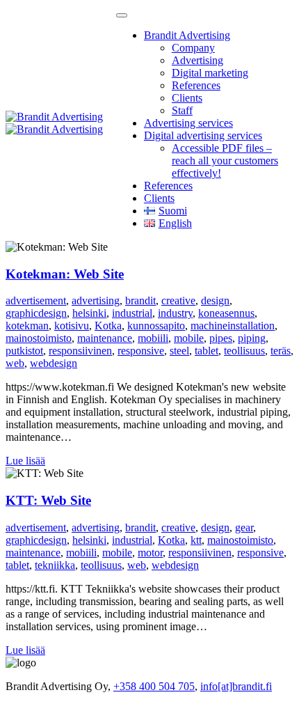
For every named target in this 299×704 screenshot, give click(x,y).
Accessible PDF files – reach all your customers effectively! (225, 160)
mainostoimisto (39, 338)
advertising (96, 300)
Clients (187, 98)
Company (193, 48)
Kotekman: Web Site (65, 274)
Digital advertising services (203, 135)
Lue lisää (25, 461)
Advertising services (188, 123)
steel (179, 351)
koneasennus (226, 313)
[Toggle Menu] (121, 15)
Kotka (108, 325)
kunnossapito (156, 325)
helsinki (89, 313)
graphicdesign (36, 313)
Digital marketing (210, 73)
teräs (280, 351)
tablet (206, 351)
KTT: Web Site (48, 500)
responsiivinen (80, 351)
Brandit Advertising (187, 35)
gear (244, 527)
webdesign (53, 363)
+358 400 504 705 (154, 686)
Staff (182, 110)
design (215, 300)
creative (178, 300)
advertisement (36, 300)
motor (150, 552)
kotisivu (71, 325)
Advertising (197, 60)
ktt (196, 540)
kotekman (27, 325)
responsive (141, 351)
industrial (132, 313)
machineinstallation (233, 325)
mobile (189, 338)
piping (252, 338)
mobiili (153, 338)
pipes (220, 338)
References (196, 85)
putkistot (24, 351)
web (15, 363)
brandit (140, 300)
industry (175, 313)
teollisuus (244, 351)
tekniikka (55, 565)
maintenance (104, 338)
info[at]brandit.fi (236, 686)
